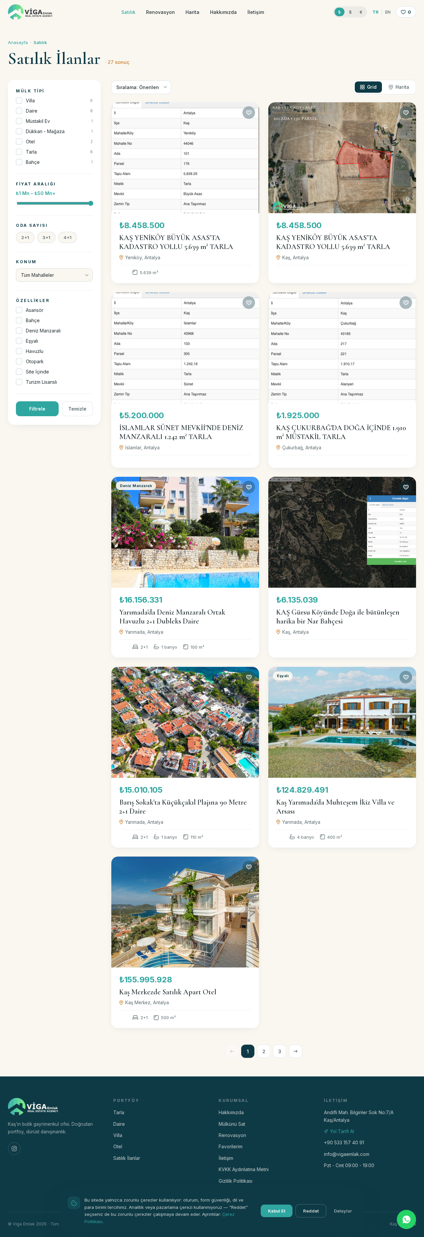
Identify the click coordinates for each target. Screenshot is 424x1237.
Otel (117, 1146)
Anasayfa (18, 42)
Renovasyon (160, 12)
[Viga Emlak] (30, 12)
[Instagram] (14, 1148)
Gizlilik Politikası (235, 1181)
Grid (372, 87)
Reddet (311, 1210)
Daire (119, 1124)
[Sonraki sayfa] (295, 1051)
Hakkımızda (223, 12)
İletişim (255, 12)
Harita (192, 12)
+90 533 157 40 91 (344, 1142)
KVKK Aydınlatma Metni (244, 1169)
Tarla (118, 1112)
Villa (117, 1135)
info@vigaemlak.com (346, 1154)
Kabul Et (276, 1210)
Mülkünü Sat (232, 1124)
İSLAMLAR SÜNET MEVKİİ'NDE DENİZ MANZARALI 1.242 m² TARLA (181, 432)
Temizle (77, 409)
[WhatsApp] (406, 1219)
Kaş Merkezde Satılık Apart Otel (167, 992)
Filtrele (37, 409)
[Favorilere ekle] (248, 112)
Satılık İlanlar (126, 1158)
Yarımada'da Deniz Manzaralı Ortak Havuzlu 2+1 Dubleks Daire (172, 617)
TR (375, 12)
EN (388, 12)
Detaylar (343, 1210)
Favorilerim (230, 1146)
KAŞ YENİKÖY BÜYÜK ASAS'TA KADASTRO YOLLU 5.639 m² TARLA (176, 242)
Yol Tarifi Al (342, 1131)
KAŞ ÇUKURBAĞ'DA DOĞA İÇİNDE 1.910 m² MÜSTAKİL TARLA (341, 432)
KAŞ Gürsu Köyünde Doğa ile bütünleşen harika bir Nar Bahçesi (337, 617)
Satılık (128, 12)
